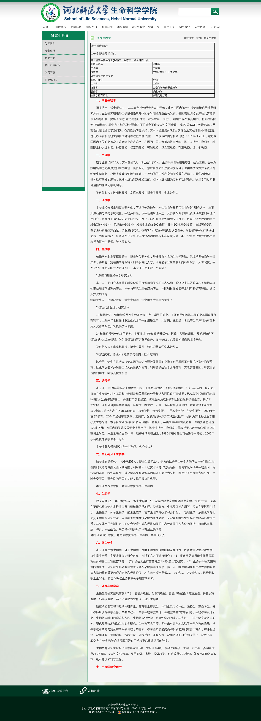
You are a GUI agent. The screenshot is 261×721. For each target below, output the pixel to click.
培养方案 (50, 58)
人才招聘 (200, 26)
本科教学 (122, 26)
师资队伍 (76, 26)
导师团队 (50, 43)
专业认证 (215, 26)
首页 (45, 26)
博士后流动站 (52, 65)
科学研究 (107, 26)
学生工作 (169, 26)
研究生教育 (138, 26)
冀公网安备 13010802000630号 (140, 712)
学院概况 (61, 26)
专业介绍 (50, 50)
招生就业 (184, 26)
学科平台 (91, 26)
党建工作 (153, 26)
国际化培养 (51, 80)
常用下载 (50, 72)
